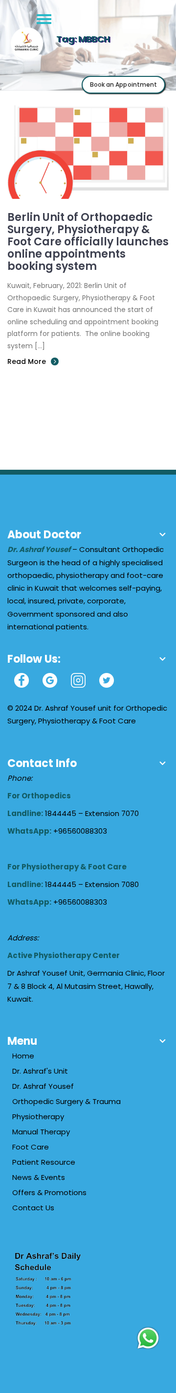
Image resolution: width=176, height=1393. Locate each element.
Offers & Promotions (49, 1192)
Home (23, 1056)
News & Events (38, 1177)
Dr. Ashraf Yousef (43, 1086)
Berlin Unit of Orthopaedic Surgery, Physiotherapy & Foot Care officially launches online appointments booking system (88, 241)
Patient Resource (43, 1162)
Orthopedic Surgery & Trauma (66, 1101)
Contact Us (33, 1207)
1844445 (61, 813)
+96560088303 (80, 831)
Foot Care (30, 1147)
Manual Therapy (41, 1132)
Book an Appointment (123, 84)
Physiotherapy (38, 1116)
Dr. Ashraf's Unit (40, 1071)
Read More (26, 361)
